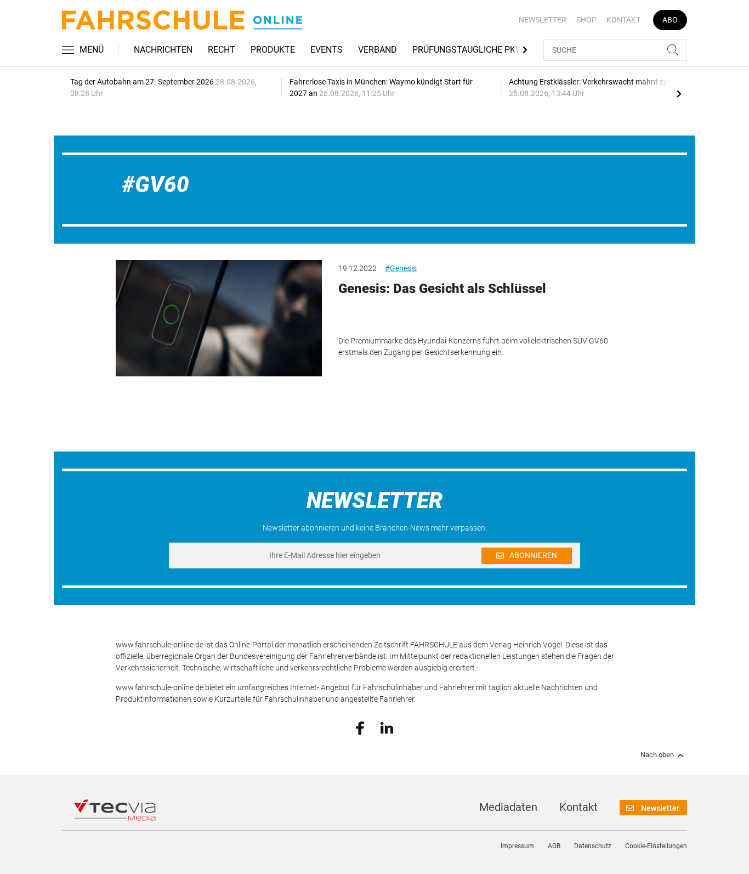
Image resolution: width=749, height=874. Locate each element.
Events (326, 49)
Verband (377, 49)
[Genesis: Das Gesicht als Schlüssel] (219, 318)
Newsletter (542, 19)
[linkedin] (387, 727)
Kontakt (623, 19)
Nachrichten (163, 49)
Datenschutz (592, 846)
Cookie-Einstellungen (656, 846)
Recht (221, 49)
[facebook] (360, 727)
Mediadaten (508, 807)
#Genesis (401, 268)
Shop (586, 19)
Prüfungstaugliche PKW (467, 49)
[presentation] (679, 93)
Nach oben (657, 755)
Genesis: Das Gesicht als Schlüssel (442, 288)
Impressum (517, 846)
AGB (554, 846)
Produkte (273, 49)
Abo (670, 19)
